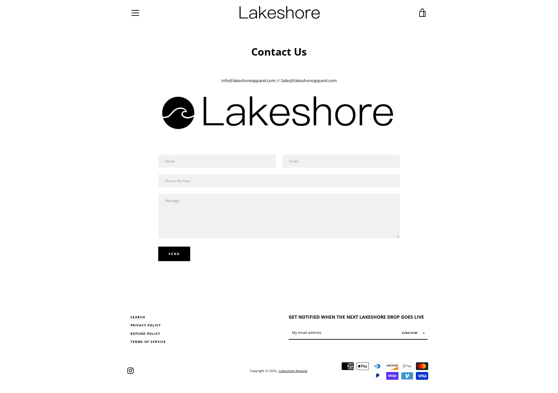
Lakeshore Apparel (293, 370)
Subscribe (410, 333)
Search (137, 317)
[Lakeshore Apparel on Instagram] (130, 370)
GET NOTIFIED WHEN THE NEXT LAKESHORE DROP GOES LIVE (356, 317)
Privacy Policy (145, 325)
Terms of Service (148, 342)
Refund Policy (145, 334)
